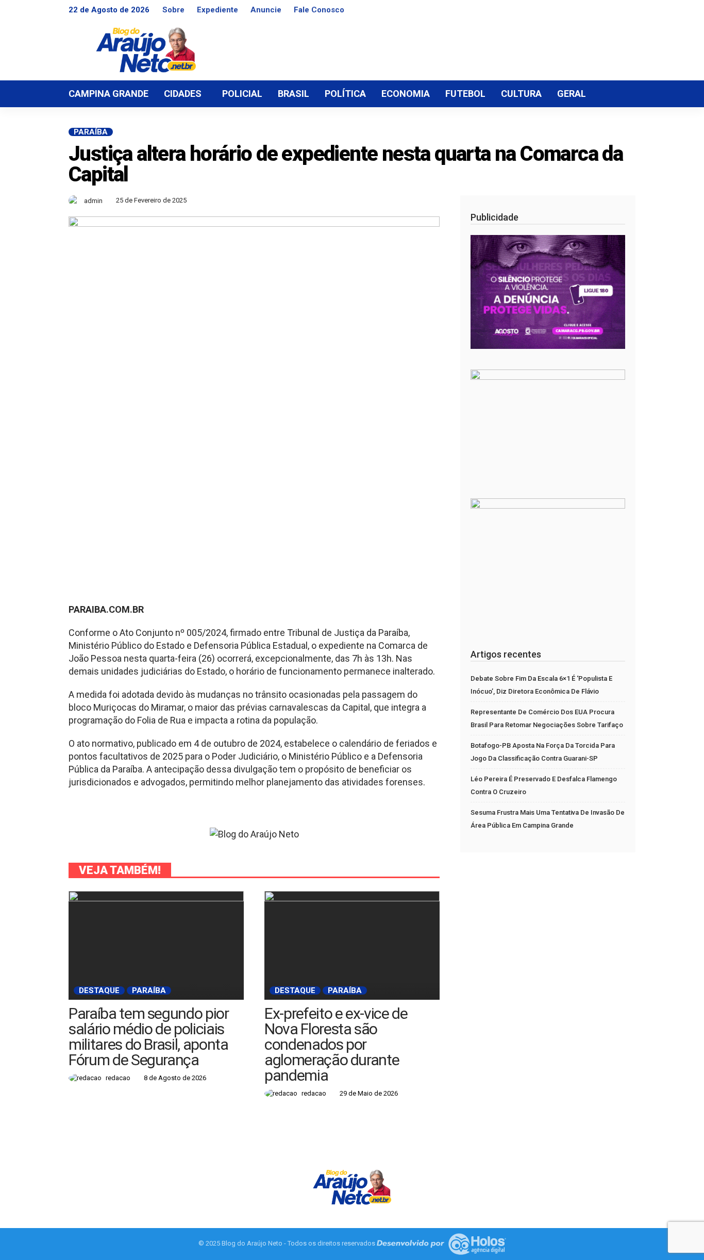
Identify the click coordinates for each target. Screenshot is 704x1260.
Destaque (99, 990)
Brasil (293, 93)
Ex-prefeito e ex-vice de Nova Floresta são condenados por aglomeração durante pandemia (336, 1044)
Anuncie (265, 9)
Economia (405, 93)
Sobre (173, 9)
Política (345, 93)
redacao (118, 1078)
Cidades (183, 93)
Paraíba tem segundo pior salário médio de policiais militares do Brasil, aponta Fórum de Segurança (149, 1036)
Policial (242, 93)
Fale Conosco (319, 9)
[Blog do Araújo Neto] (352, 1186)
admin (93, 201)
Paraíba (91, 132)
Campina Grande (108, 93)
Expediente (217, 9)
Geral (571, 93)
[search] (622, 93)
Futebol (465, 93)
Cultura (521, 93)
